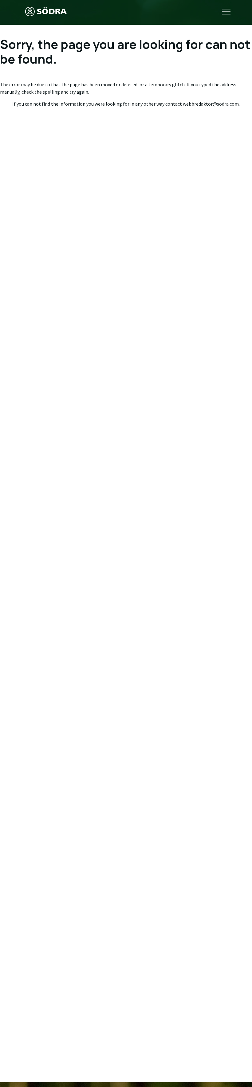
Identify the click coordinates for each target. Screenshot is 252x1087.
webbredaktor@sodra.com (211, 104)
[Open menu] (226, 12)
